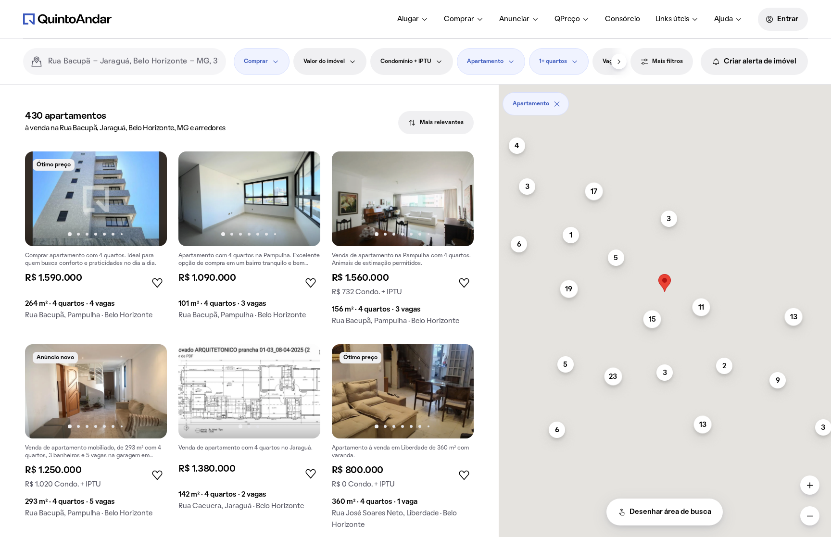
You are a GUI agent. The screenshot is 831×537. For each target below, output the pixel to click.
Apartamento (485, 61)
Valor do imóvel (324, 61)
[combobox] (133, 61)
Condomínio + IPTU (405, 61)
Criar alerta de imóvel (760, 61)
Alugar (408, 19)
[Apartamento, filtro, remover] (556, 103)
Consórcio (622, 19)
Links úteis (672, 19)
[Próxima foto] (149, 198)
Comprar (459, 19)
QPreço (567, 19)
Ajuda (723, 19)
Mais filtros (667, 61)
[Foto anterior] (42, 198)
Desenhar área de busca (670, 512)
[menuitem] (413, 19)
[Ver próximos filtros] (619, 61)
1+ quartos (553, 61)
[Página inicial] (67, 18)
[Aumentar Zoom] (809, 485)
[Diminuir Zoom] (809, 515)
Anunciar (514, 19)
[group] (96, 239)
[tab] (436, 122)
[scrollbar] (665, 100)
